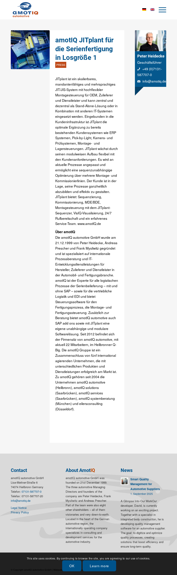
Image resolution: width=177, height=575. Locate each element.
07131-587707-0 (31, 491)
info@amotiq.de (154, 81)
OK (71, 565)
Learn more (99, 565)
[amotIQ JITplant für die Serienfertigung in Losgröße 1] (30, 49)
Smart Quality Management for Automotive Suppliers (145, 484)
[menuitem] (160, 9)
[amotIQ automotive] (26, 9)
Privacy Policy (20, 512)
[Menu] (160, 9)
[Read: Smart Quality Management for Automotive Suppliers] (124, 481)
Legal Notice (19, 508)
